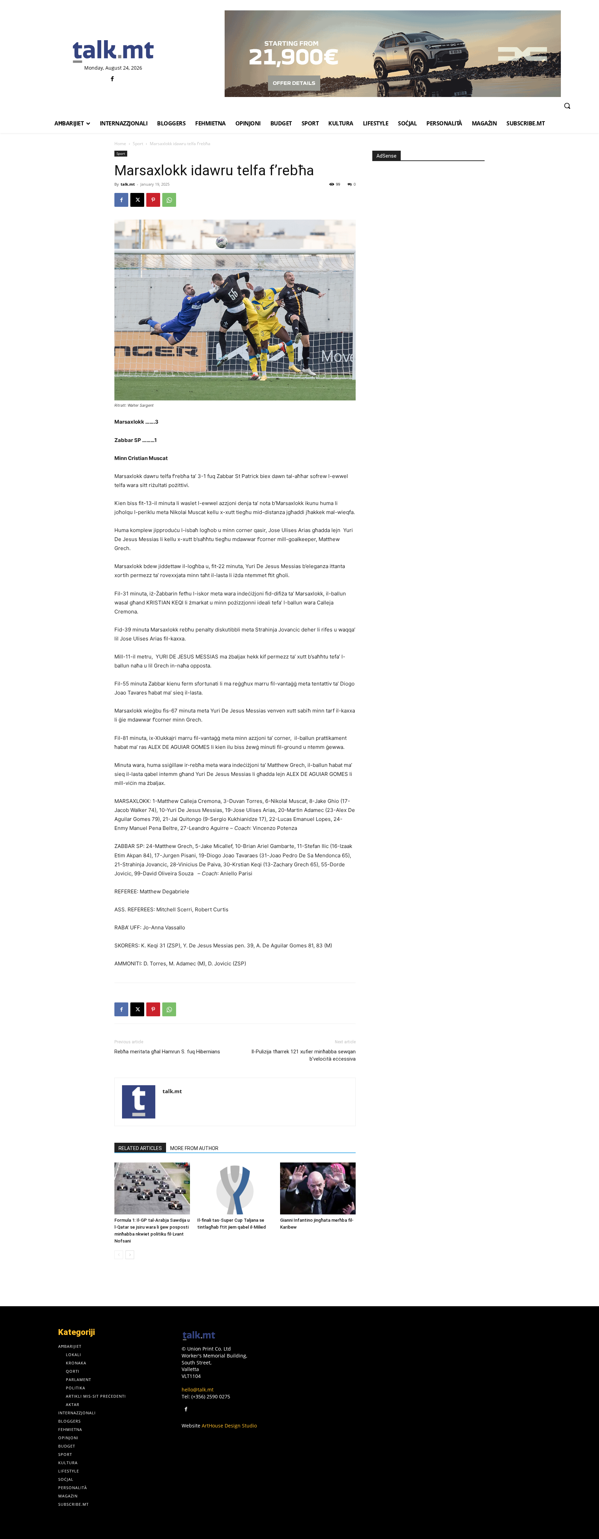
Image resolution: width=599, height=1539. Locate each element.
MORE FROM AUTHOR (194, 1148)
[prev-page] (118, 1254)
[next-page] (129, 1254)
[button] (567, 105)
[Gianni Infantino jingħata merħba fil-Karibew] (318, 1188)
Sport (138, 144)
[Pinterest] (153, 200)
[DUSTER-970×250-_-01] (392, 53)
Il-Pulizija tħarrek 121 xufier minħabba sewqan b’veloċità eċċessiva (303, 1055)
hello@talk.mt (198, 1389)
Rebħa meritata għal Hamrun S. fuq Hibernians (167, 1052)
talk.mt (128, 184)
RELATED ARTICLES (140, 1148)
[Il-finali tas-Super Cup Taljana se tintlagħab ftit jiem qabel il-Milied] (235, 1188)
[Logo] (113, 51)
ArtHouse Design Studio (229, 1425)
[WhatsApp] (169, 200)
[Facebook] (112, 79)
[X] (137, 200)
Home (120, 144)
